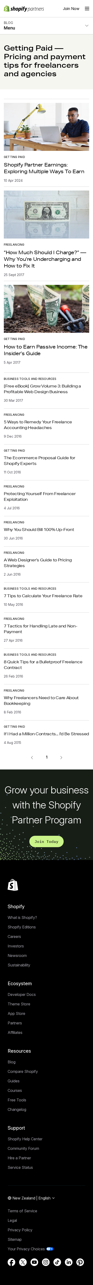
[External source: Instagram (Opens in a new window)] (46, 1262)
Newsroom (17, 955)
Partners (15, 1023)
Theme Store (19, 1004)
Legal (12, 1220)
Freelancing (14, 244)
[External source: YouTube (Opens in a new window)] (34, 1262)
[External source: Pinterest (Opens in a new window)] (80, 1262)
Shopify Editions (22, 927)
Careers (14, 936)
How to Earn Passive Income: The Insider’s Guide (46, 350)
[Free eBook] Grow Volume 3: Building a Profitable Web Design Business (42, 388)
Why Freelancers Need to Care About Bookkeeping (41, 700)
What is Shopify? (22, 917)
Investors (16, 946)
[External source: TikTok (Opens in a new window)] (57, 1262)
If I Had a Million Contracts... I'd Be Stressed (46, 733)
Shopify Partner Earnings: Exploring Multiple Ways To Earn (44, 168)
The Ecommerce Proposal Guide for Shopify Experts (39, 460)
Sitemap (15, 1239)
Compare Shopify (23, 1071)
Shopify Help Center (25, 1139)
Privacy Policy (20, 1230)
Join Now (71, 8)
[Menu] (87, 8)
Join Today (46, 841)
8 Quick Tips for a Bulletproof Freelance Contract (43, 664)
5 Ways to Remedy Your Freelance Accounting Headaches (38, 424)
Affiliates (15, 1032)
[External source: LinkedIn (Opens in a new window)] (68, 1262)
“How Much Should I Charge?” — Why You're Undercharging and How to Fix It (45, 258)
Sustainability (19, 965)
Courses (15, 1090)
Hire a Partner (19, 1158)
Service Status (20, 1167)
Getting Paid (14, 157)
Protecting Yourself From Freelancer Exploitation (40, 496)
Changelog (17, 1109)
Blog (12, 1062)
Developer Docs (22, 994)
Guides (14, 1081)
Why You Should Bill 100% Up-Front (39, 529)
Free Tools (17, 1100)
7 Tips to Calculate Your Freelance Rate (43, 595)
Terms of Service (22, 1211)
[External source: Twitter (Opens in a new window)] (23, 1262)
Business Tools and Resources (30, 379)
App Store (16, 1013)
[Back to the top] (13, 885)
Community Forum (23, 1148)
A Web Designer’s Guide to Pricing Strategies (38, 562)
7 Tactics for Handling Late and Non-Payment (40, 628)
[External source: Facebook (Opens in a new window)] (11, 1262)
